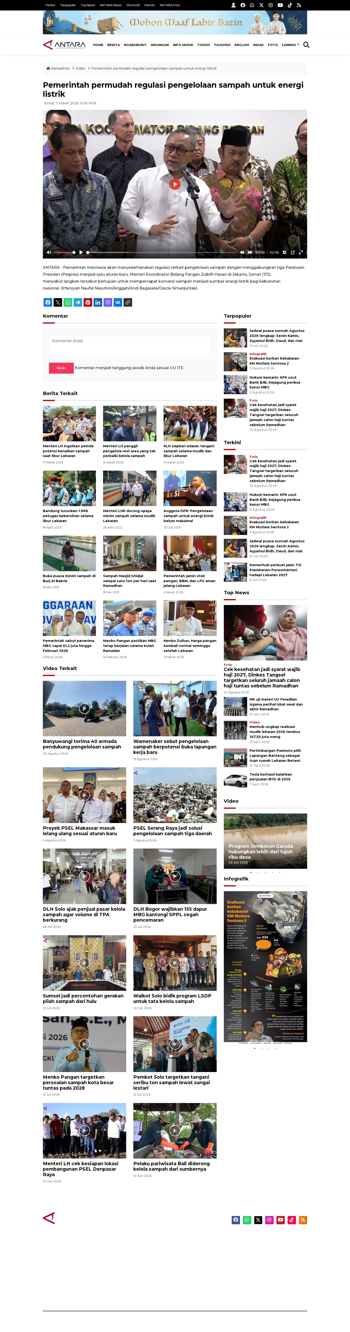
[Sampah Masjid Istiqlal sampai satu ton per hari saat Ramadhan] (129, 553)
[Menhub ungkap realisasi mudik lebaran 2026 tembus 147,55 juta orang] (235, 730)
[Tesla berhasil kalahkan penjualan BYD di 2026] (235, 781)
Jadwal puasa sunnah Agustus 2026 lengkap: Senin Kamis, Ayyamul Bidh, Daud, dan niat (277, 336)
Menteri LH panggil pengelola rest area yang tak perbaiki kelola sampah (129, 451)
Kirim (61, 368)
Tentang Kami (259, 1278)
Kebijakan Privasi (261, 1261)
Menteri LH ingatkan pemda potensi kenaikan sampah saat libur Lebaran (68, 451)
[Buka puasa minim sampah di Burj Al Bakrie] (69, 553)
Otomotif (133, 5)
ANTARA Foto (170, 5)
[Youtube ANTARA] (280, 5)
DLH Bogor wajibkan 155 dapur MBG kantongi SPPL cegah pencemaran (170, 914)
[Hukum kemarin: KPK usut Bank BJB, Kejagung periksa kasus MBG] (235, 384)
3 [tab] (265, 872)
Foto (273, 45)
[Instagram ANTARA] (271, 5)
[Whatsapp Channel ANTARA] (252, 5)
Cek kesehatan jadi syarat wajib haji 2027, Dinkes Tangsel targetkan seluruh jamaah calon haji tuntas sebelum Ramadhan (274, 415)
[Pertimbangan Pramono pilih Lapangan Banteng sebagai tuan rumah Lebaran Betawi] (235, 757)
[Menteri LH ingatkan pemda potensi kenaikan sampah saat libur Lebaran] (69, 423)
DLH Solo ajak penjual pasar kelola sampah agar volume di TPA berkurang (84, 914)
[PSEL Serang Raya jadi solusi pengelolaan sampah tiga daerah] (175, 795)
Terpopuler (68, 5)
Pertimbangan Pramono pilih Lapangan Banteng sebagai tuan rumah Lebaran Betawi (275, 755)
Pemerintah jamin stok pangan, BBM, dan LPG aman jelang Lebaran (189, 581)
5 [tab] (279, 872)
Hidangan (160, 45)
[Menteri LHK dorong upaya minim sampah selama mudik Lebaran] (129, 488)
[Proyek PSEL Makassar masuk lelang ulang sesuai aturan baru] (84, 795)
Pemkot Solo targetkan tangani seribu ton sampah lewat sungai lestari (171, 1082)
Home (98, 45)
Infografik (258, 354)
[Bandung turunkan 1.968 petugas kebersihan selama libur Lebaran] (69, 488)
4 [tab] (272, 872)
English (242, 45)
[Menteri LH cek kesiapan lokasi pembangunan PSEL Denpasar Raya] (84, 1130)
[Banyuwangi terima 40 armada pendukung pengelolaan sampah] (84, 708)
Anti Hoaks (188, 1244)
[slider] (64, 252)
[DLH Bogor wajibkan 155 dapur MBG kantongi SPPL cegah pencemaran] (175, 876)
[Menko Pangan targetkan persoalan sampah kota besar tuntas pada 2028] (84, 1044)
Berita (113, 45)
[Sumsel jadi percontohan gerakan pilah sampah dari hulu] (84, 963)
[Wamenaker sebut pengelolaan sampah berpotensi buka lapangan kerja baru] (175, 708)
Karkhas (186, 1236)
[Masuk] (233, 5)
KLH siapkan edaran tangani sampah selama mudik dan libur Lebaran (189, 451)
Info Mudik (183, 45)
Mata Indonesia (192, 1261)
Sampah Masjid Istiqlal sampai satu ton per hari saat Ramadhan (129, 581)
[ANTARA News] (64, 45)
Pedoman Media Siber (266, 1286)
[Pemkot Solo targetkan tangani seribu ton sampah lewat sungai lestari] (175, 1044)
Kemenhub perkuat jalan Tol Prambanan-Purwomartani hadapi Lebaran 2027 (275, 570)
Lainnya (289, 45)
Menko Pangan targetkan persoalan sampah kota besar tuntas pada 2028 (78, 1082)
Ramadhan (60, 68)
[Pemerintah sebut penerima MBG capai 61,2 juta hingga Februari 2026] (69, 618)
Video (80, 68)
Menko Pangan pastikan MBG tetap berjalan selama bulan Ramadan (129, 646)
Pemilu (150, 5)
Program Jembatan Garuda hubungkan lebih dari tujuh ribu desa (261, 851)
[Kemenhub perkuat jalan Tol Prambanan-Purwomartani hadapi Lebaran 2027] (235, 571)
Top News (88, 5)
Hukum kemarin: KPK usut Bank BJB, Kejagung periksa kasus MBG (275, 382)
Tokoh (203, 45)
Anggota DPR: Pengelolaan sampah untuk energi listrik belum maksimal (189, 516)
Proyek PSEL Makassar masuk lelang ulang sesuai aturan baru (80, 830)
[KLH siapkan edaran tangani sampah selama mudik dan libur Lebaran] (190, 423)
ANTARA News (110, 5)
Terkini (50, 5)
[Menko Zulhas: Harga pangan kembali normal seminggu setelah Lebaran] (190, 618)
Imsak (258, 45)
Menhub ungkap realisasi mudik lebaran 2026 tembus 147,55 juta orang (275, 732)
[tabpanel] (265, 841)
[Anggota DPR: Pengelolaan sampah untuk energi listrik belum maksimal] (190, 488)
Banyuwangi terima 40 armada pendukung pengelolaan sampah (82, 744)
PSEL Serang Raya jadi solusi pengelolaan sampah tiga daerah (172, 830)
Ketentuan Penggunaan (268, 1253)
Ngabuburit (135, 45)
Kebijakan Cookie (262, 1269)
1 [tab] (251, 872)
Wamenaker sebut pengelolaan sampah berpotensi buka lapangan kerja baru (174, 746)
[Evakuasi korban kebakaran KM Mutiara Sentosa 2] (235, 361)
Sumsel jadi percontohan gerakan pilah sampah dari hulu (83, 998)
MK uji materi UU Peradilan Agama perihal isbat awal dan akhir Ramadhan (276, 704)
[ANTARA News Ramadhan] (69, 1218)
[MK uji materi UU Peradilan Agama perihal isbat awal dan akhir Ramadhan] (235, 706)
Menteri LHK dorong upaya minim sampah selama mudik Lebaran (129, 516)
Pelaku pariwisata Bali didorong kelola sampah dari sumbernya (171, 1166)
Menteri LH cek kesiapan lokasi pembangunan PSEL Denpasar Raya (81, 1169)
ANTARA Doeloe (193, 1269)
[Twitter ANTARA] (261, 5)
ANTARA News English (266, 1236)
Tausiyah (222, 45)
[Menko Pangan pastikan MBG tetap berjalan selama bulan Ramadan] (129, 618)
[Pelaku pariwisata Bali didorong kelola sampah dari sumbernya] (175, 1130)
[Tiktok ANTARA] (290, 5)
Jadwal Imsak (123, 1294)
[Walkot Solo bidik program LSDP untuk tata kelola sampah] (175, 963)
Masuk (252, 1244)
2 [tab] (258, 872)
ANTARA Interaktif (195, 1253)
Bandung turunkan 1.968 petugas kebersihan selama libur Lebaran (68, 516)
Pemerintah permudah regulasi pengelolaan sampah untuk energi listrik (154, 68)
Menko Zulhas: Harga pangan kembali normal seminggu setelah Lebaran (190, 646)
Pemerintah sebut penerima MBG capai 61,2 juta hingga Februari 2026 (68, 646)
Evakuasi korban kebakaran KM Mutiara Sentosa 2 (261, 1030)
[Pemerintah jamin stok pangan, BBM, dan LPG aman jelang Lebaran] (190, 553)
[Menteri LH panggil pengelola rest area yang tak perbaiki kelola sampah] (129, 423)
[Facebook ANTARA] (242, 5)
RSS (250, 1294)
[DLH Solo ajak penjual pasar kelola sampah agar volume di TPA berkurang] (84, 876)
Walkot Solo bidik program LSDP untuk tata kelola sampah (172, 998)
